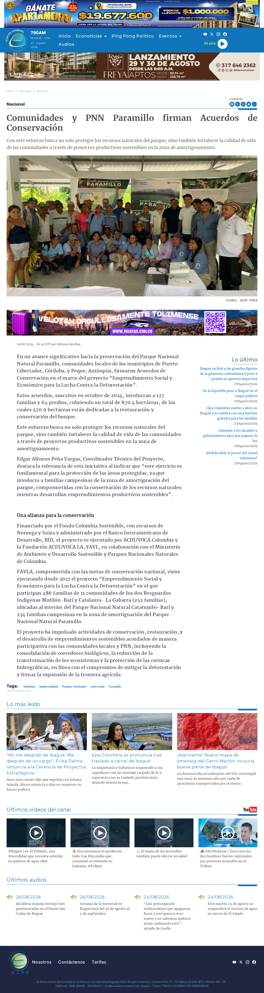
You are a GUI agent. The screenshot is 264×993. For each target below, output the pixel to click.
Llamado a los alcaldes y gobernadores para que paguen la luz (230, 436)
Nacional (25, 91)
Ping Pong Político (133, 36)
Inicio (65, 36)
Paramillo (115, 686)
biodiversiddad (48, 686)
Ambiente (29, 686)
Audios (66, 44)
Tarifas (99, 962)
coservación (97, 686)
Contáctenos (71, 962)
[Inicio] (16, 40)
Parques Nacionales (74, 686)
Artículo (42, 91)
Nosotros (42, 962)
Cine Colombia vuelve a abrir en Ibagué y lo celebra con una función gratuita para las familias (228, 413)
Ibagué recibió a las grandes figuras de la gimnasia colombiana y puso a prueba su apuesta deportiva (228, 374)
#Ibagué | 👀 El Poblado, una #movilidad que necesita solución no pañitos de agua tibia (35, 856)
